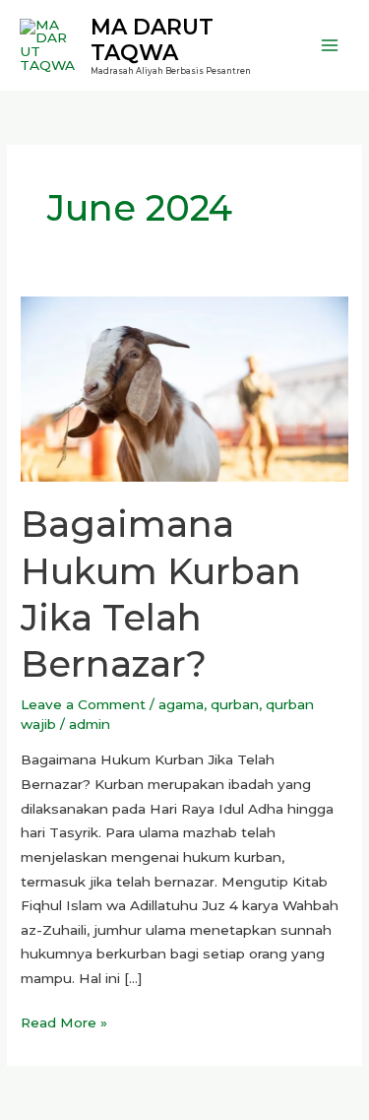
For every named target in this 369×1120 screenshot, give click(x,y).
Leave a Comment (83, 704)
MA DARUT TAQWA (152, 39)
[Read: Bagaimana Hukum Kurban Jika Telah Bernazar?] (184, 387)
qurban (235, 704)
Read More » (64, 1020)
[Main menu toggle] (330, 46)
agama (181, 704)
